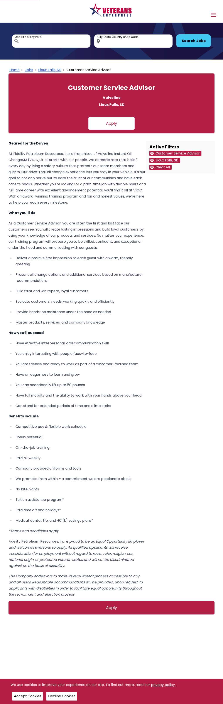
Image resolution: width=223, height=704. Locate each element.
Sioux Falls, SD (49, 69)
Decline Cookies (61, 696)
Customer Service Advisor (89, 69)
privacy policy (163, 684)
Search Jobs (194, 40)
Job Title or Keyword (17, 35)
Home (14, 69)
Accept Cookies (27, 696)
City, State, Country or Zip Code (99, 35)
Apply (111, 123)
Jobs (29, 69)
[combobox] (51, 41)
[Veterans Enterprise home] (111, 11)
